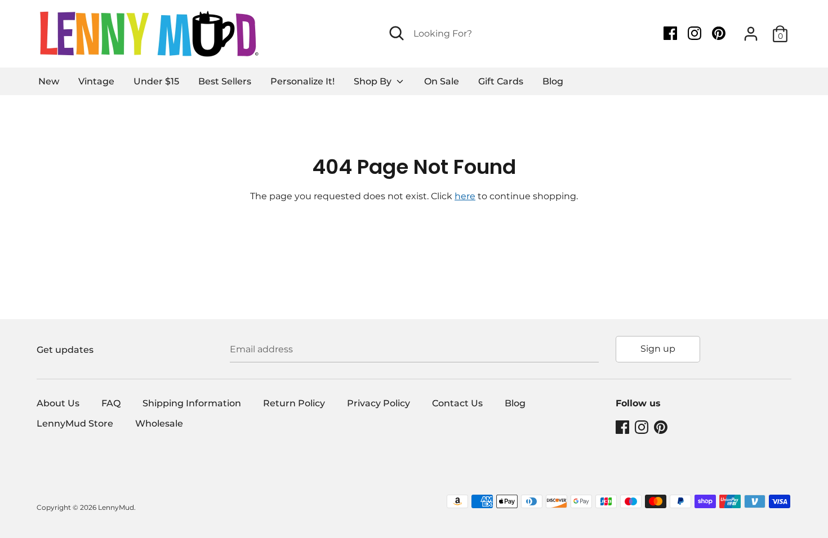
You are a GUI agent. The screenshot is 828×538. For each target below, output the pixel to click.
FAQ (111, 403)
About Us (58, 403)
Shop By (374, 81)
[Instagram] (696, 33)
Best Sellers (224, 81)
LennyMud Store (75, 423)
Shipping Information (192, 403)
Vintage (96, 81)
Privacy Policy (378, 403)
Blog (552, 81)
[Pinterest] (720, 33)
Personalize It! (302, 81)
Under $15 (156, 81)
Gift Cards (500, 81)
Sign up (657, 348)
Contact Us (457, 403)
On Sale (441, 81)
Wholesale (159, 423)
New (48, 81)
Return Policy (294, 403)
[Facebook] (671, 33)
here (465, 196)
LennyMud (116, 507)
